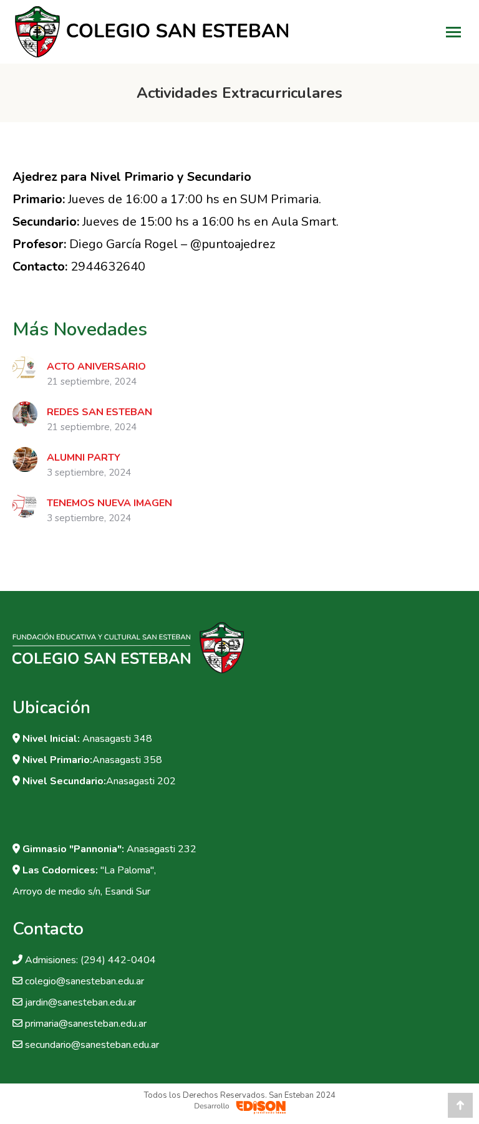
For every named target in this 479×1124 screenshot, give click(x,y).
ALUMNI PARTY (83, 457)
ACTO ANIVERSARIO (96, 366)
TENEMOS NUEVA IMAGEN (109, 503)
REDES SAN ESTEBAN (99, 412)
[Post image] (24, 368)
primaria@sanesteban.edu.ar (86, 1023)
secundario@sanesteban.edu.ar (92, 1045)
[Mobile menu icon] (453, 32)
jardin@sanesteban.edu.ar (80, 1002)
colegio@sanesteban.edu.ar (84, 981)
